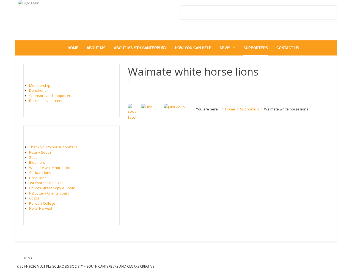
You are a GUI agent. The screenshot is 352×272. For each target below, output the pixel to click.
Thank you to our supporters (53, 147)
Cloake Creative (140, 266)
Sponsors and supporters (50, 95)
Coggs (34, 198)
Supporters (255, 48)
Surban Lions (40, 172)
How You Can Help (193, 48)
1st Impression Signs (46, 182)
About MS (96, 48)
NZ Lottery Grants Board (49, 193)
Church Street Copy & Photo (52, 187)
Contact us (287, 48)
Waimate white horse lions (51, 167)
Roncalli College (42, 203)
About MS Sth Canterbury (140, 48)
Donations (37, 90)
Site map (27, 258)
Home (73, 48)
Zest (33, 157)
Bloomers (37, 162)
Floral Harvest (40, 208)
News (226, 48)
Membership (39, 85)
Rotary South (40, 152)
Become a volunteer (46, 100)
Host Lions (37, 177)
